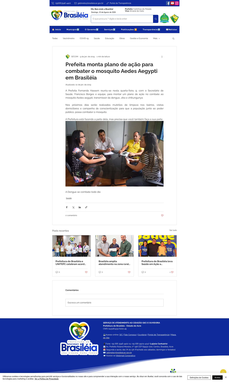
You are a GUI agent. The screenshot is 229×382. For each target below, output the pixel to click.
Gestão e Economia (139, 38)
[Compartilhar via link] (86, 207)
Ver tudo (173, 230)
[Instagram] (177, 3)
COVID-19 (84, 38)
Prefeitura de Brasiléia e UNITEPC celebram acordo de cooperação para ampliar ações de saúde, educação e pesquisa (71, 262)
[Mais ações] (162, 56)
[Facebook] (168, 3)
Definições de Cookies (199, 377)
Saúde (97, 38)
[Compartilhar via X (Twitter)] (73, 207)
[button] (73, 29)
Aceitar (217, 377)
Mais (155, 38)
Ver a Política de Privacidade (47, 378)
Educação (109, 38)
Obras (122, 38)
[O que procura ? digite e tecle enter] (155, 19)
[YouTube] (172, 3)
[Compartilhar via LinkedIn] (79, 207)
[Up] (223, 372)
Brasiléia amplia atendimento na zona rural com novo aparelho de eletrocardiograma (114, 262)
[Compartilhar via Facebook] (66, 207)
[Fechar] (225, 377)
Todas (55, 38)
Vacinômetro (68, 38)
